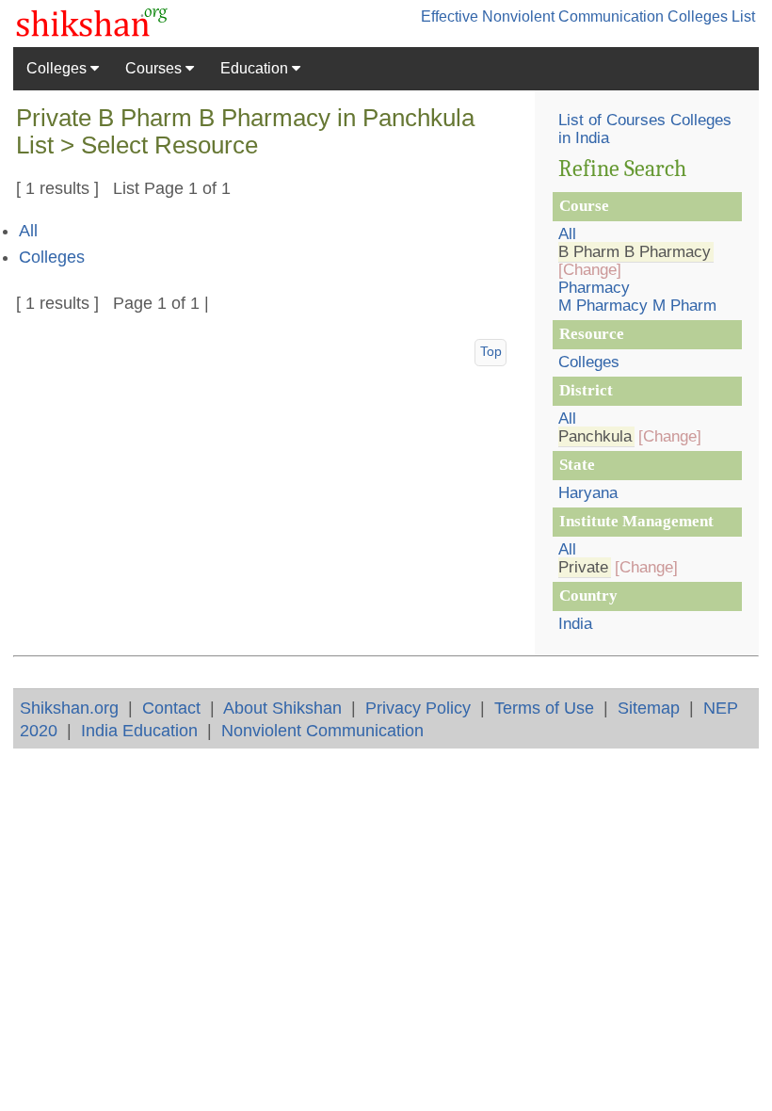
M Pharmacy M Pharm (637, 305)
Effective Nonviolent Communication (542, 16)
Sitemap (649, 707)
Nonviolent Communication (322, 730)
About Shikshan (282, 707)
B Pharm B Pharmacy (634, 252)
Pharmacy (594, 288)
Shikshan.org (69, 707)
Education (256, 68)
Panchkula (595, 436)
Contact (171, 707)
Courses (155, 68)
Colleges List (711, 16)
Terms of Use (544, 707)
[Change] (589, 270)
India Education (139, 730)
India (575, 624)
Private (583, 567)
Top (491, 351)
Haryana (588, 493)
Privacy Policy (418, 707)
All (28, 230)
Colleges (58, 68)
